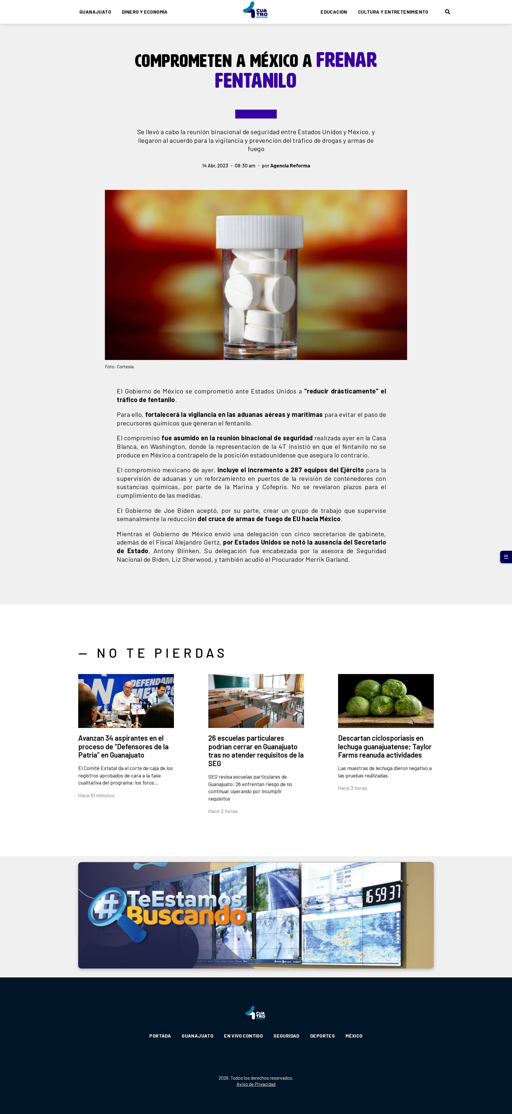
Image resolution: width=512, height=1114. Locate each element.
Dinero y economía (145, 12)
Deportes (322, 1035)
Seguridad (286, 1035)
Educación (334, 12)
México (353, 1035)
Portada (160, 1035)
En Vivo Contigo (243, 1035)
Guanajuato (95, 12)
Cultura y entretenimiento (393, 12)
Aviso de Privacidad (256, 1084)
